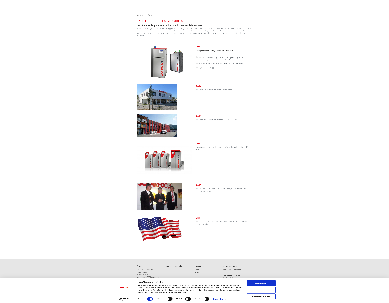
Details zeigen (218, 299)
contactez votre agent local (279, 17)
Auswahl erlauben (261, 290)
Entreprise (140, 15)
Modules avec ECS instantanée (148, 277)
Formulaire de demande (232, 270)
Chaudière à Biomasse (145, 270)
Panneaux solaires (143, 275)
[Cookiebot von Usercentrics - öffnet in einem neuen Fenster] (124, 299)
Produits (140, 266)
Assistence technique (175, 266)
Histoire (197, 272)
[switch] (170, 299)
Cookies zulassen (261, 283)
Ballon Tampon (142, 272)
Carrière (197, 270)
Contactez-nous (230, 266)
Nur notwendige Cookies (261, 296)
